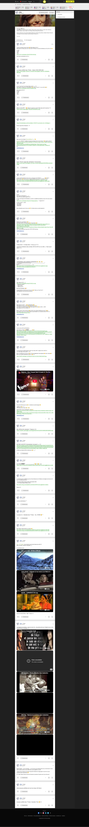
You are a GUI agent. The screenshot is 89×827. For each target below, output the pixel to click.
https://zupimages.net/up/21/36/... (23, 312)
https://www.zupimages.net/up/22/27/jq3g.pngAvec (27, 200)
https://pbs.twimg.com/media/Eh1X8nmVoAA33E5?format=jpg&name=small (35, 465)
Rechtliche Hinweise (52, 815)
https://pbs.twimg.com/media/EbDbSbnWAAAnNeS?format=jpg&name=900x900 (33, 530)
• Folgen (23, 43)
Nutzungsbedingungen (37, 815)
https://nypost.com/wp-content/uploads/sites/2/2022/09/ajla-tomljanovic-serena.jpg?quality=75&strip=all (33, 145)
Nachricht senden (44, 12)
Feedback (63, 815)
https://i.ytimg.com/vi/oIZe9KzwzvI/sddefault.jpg (26, 144)
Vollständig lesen (20, 148)
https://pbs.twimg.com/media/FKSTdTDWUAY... (26, 266)
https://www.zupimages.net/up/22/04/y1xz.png (26, 283)
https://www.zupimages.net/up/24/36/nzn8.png (26, 54)
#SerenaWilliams (29, 139)
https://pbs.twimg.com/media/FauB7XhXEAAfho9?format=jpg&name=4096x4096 (33, 181)
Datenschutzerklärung (45, 815)
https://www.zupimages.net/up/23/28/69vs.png (26, 88)
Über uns (25, 815)
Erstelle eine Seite (26, 4)
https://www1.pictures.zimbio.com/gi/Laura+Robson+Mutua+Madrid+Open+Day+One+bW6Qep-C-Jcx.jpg (35, 228)
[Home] (15, 4)
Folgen (52, 12)
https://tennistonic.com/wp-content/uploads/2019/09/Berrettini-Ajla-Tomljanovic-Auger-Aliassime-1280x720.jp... (34, 335)
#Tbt (18, 544)
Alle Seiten (19, 4)
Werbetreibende (30, 815)
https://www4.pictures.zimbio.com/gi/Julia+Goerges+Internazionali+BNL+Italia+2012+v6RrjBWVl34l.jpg (35, 413)
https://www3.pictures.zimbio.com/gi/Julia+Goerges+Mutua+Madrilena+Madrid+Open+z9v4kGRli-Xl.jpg (35, 411)
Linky (21, 43)
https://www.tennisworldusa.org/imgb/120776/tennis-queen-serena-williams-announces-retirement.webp (35, 143)
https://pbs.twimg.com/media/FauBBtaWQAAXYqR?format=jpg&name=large (32, 180)
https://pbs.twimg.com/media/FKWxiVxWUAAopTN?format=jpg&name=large (32, 265)
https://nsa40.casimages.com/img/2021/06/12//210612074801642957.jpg (31, 356)
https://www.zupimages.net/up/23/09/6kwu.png (28, 109)
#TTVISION (21, 544)
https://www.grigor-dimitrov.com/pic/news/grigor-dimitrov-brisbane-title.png (33, 72)
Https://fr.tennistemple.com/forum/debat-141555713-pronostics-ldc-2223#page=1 (33, 122)
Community (30, 1)
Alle (71, 8)
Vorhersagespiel (24, 1)
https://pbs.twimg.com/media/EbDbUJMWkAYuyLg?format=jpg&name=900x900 (33, 529)
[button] (33, 1)
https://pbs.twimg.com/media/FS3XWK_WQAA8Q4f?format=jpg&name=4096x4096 (31, 226)
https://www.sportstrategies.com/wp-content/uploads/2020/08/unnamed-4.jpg (35, 163)
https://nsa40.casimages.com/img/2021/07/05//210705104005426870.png (32, 330)
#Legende (19, 141)
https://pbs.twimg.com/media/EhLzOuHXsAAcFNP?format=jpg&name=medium (32, 484)
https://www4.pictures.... (27, 413)
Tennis (18, 1)
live (70, 7)
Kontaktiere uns (58, 815)
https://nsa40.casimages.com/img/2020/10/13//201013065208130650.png (35, 430)
